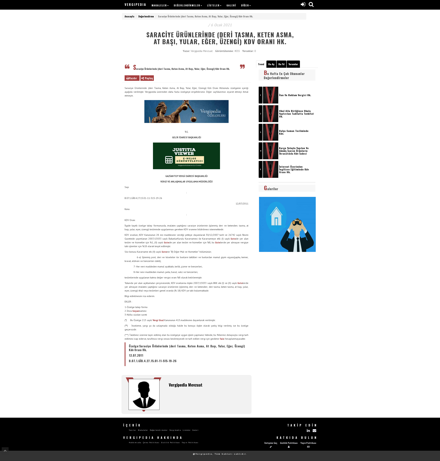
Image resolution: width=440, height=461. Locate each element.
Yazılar (132, 430)
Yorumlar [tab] (293, 64)
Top (5, 450)
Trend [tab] (261, 64)
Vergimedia (175, 430)
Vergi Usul (158, 320)
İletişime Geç (270, 443)
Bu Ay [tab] (271, 64)
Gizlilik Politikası (170, 442)
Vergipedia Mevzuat (202, 51)
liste (233, 238)
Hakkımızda (135, 442)
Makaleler (159, 5)
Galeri (231, 5)
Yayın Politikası (190, 442)
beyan (136, 310)
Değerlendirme (146, 16)
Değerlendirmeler (187, 5)
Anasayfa (129, 16)
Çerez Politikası (151, 442)
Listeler (213, 5)
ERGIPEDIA (135, 4)
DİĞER (245, 5)
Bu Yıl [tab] (281, 64)
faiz (222, 338)
